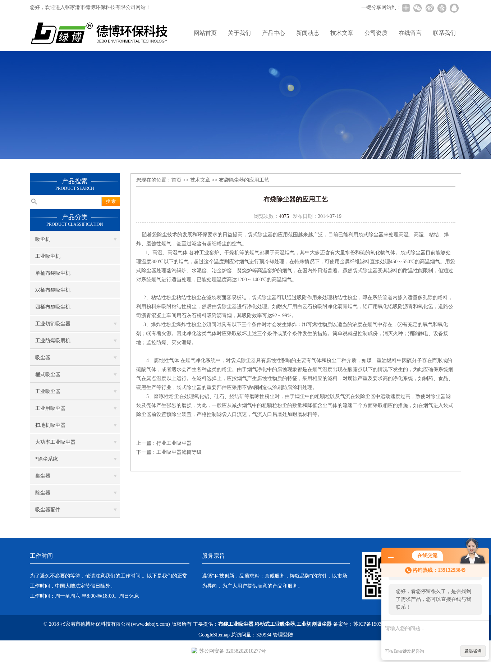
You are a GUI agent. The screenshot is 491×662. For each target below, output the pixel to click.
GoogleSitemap (214, 635)
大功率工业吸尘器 (55, 442)
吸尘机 (42, 239)
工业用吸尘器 (50, 408)
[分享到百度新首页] (442, 8)
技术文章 (341, 33)
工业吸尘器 (47, 391)
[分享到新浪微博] (430, 8)
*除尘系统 (46, 459)
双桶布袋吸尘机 (52, 290)
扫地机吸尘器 (50, 425)
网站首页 (205, 33)
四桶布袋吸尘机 (52, 307)
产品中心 (273, 33)
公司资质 (375, 33)
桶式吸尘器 (47, 374)
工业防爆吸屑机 (52, 340)
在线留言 (410, 33)
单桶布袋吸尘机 (52, 273)
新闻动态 (307, 33)
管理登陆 (283, 635)
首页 (176, 180)
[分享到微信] (417, 8)
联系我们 (444, 33)
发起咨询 (473, 650)
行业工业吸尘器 (174, 443)
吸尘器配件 (47, 509)
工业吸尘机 (47, 256)
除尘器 (42, 493)
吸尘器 (42, 357)
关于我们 (239, 33)
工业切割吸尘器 (52, 324)
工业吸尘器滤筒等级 (179, 452)
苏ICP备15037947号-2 (377, 624)
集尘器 (42, 476)
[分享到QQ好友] (454, 8)
